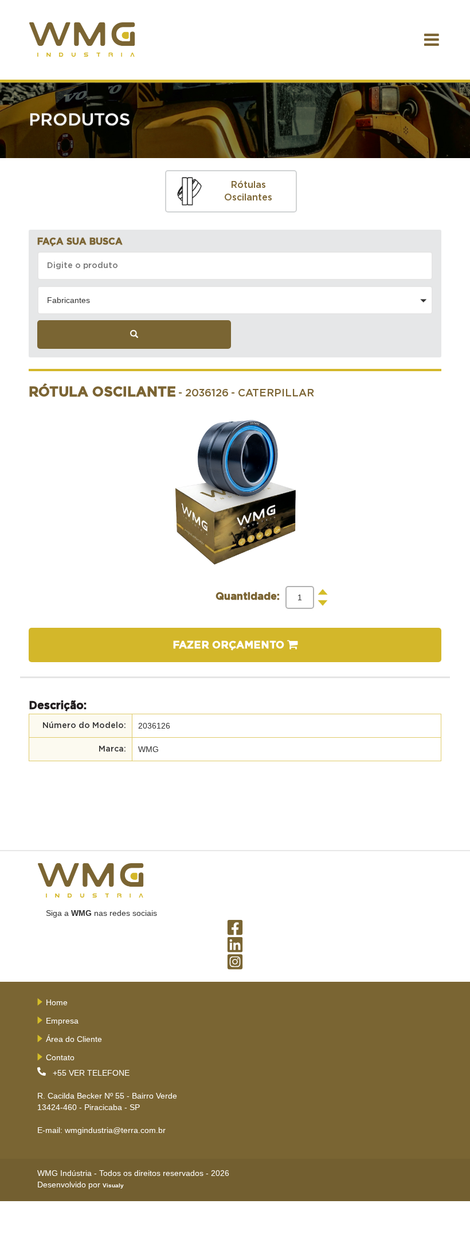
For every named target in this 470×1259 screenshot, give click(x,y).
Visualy (113, 1185)
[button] (235, 300)
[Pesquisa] (134, 334)
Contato (60, 1057)
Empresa (62, 1020)
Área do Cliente (74, 1039)
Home (57, 1002)
